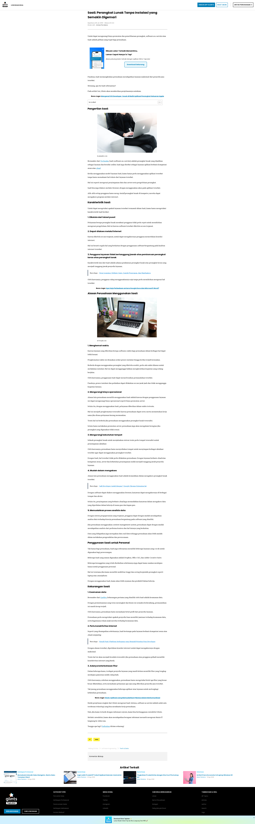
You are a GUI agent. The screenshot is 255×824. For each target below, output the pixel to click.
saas (96, 739)
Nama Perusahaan (158, 800)
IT (90, 739)
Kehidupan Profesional (61, 800)
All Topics (205, 796)
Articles (204, 800)
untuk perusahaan (242, 5)
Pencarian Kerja (58, 796)
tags (203, 812)
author (204, 804)
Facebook (106, 796)
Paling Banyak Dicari (159, 808)
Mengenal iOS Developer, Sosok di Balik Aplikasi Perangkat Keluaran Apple (132, 96)
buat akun (222, 5)
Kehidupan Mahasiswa (61, 808)
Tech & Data (124, 748)
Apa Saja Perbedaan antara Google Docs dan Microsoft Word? (132, 288)
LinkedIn (105, 808)
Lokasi (154, 796)
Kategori (155, 804)
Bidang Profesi (93, 748)
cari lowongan (30, 811)
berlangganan (12, 811)
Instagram (106, 804)
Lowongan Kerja (17, 5)
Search (204, 808)
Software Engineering (109, 748)
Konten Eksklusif (58, 812)
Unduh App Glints (206, 5)
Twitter (105, 800)
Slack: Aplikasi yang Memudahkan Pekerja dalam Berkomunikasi (132, 698)
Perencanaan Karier (60, 804)
